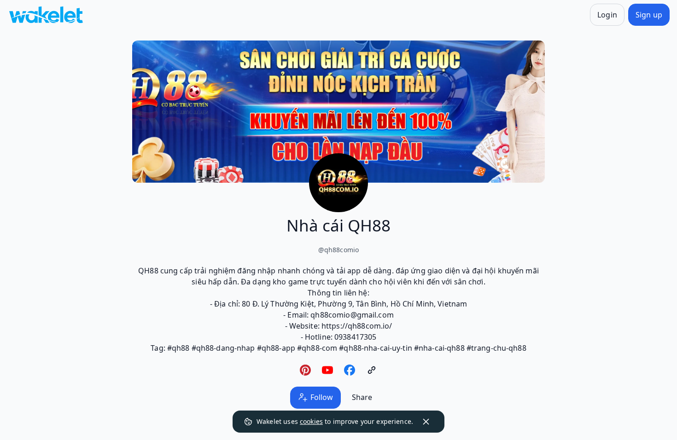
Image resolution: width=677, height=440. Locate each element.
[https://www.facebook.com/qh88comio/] (349, 370)
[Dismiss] (426, 421)
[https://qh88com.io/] (371, 370)
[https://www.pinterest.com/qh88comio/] (305, 370)
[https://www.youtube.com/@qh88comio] (327, 370)
